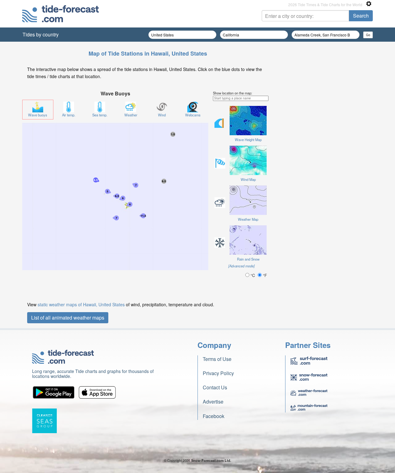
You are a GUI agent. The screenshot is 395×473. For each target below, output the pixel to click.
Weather (130, 114)
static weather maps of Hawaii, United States (81, 304)
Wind (162, 114)
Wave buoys (37, 114)
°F (264, 275)
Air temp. (68, 114)
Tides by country (41, 34)
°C (252, 275)
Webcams (193, 114)
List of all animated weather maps (67, 317)
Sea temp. (99, 114)
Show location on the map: (232, 92)
